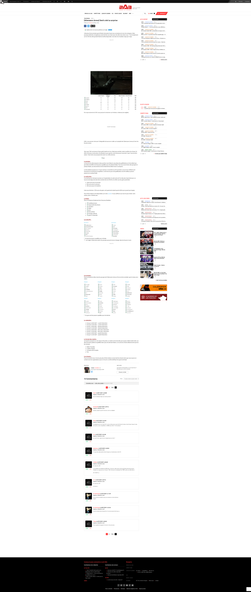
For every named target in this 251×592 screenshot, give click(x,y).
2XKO (130, 13)
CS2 (112, 13)
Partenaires (26, 1)
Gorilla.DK (95, 406)
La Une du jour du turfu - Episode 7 (115, 579)
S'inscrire (241, 1)
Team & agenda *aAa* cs (15, 1)
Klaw (94, 420)
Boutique (123, 588)
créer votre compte (99, 383)
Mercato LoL (151, 570)
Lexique (157, 580)
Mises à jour (151, 580)
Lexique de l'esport (35, 1)
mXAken (95, 462)
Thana (94, 521)
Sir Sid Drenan (96, 493)
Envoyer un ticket (122, 372)
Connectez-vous (89, 383)
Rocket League (118, 13)
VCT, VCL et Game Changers (141, 580)
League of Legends (106, 13)
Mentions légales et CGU (132, 588)
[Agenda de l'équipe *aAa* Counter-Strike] (153, 288)
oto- (94, 434)
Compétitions (97, 13)
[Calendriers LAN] (153, 297)
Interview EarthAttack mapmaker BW (116, 574)
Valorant (125, 13)
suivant (110, 193)
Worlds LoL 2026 (88, 13)
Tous (112, 387)
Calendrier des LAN (46, 1)
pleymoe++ (96, 448)
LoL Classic (138, 570)
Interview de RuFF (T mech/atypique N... (116, 570)
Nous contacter (108, 588)
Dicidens (90, 22)
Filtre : (121, 378)
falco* (94, 393)
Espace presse (142, 588)
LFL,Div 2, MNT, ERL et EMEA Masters (145, 572)
